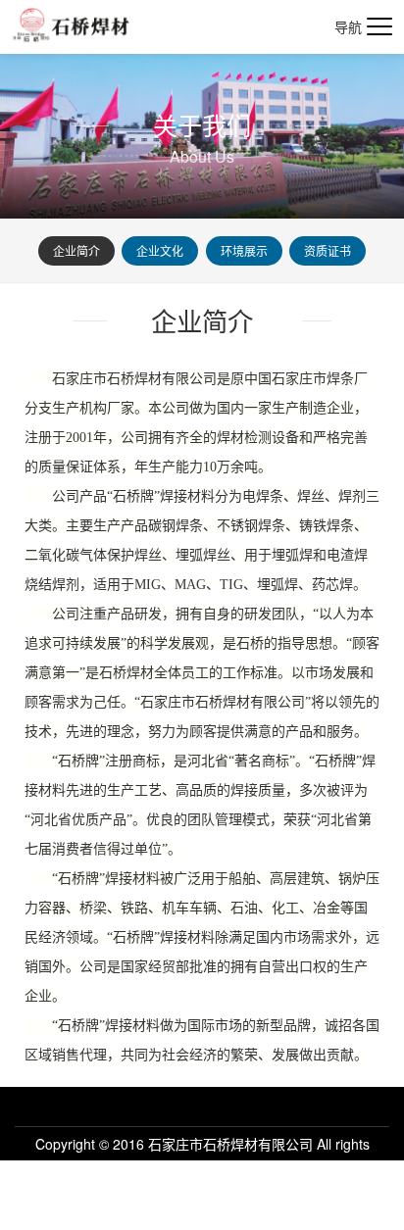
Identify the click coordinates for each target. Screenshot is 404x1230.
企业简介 (76, 250)
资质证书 (327, 250)
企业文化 (159, 250)
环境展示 (244, 250)
